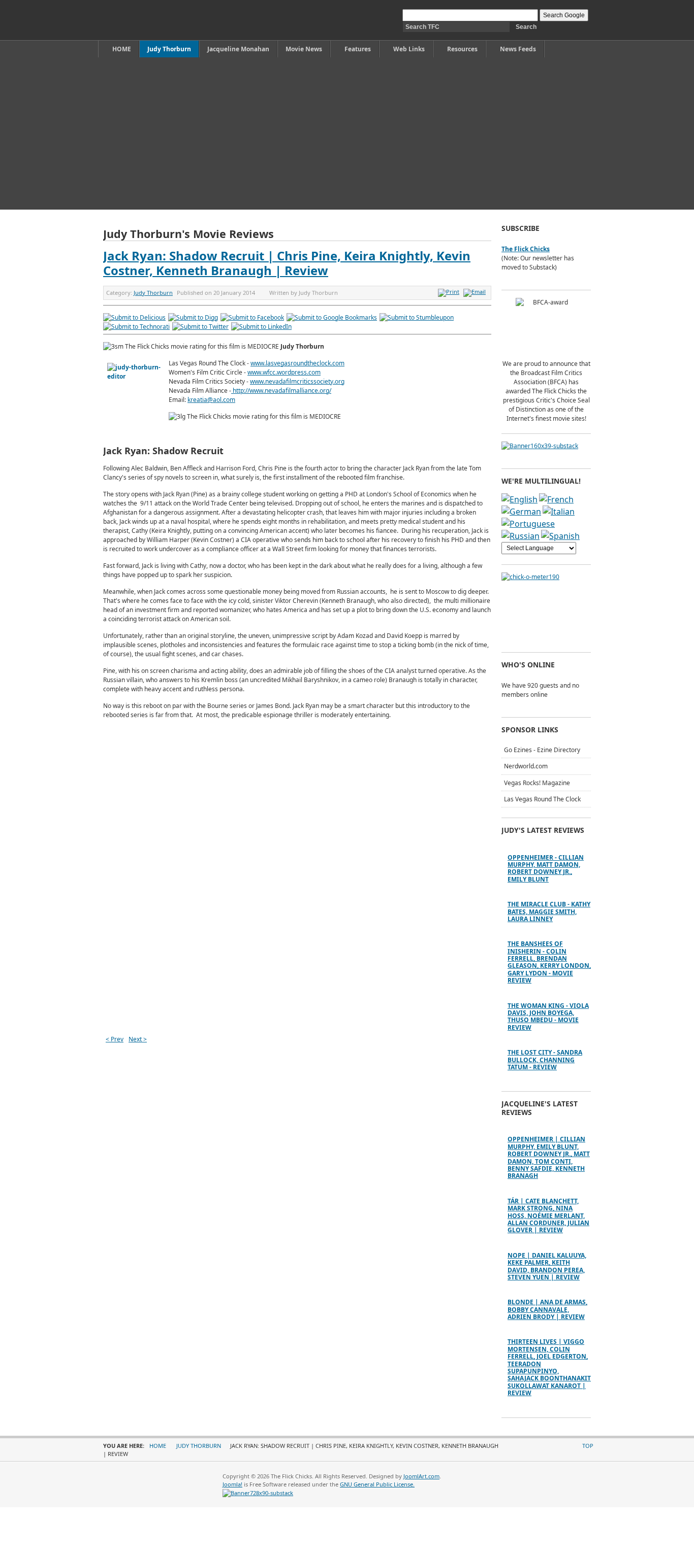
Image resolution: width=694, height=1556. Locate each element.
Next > (138, 1039)
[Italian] (559, 511)
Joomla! (232, 1484)
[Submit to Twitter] (200, 326)
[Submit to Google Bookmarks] (332, 317)
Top (587, 1445)
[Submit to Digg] (193, 317)
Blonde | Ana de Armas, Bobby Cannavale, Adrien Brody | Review (547, 1309)
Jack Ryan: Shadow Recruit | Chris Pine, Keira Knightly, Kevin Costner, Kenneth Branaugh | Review (286, 263)
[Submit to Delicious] (134, 317)
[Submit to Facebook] (252, 317)
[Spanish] (560, 536)
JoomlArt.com (421, 1476)
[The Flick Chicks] (150, 20)
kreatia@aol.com (211, 399)
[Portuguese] (528, 524)
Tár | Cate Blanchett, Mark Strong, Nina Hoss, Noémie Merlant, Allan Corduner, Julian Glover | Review (548, 1216)
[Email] (475, 291)
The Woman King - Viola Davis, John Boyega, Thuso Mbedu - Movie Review (548, 1016)
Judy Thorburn (153, 292)
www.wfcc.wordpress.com (284, 372)
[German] (521, 511)
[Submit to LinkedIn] (261, 326)
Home (157, 1445)
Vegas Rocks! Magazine (537, 783)
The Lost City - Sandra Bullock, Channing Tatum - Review (545, 1059)
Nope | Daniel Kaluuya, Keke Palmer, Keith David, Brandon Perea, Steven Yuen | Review (547, 1266)
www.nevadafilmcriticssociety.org (297, 381)
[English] (519, 499)
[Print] (450, 291)
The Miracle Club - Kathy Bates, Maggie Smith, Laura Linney (549, 911)
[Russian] (520, 536)
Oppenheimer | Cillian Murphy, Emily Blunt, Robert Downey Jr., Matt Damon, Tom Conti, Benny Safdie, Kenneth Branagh (549, 1157)
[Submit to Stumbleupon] (417, 317)
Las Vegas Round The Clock (542, 799)
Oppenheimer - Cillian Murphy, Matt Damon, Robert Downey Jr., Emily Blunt (546, 868)
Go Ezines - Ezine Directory (542, 750)
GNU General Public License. (377, 1484)
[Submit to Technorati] (136, 326)
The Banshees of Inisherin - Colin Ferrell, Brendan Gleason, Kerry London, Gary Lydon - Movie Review (549, 962)
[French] (556, 499)
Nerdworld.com (526, 766)
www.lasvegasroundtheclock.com (297, 363)
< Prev (114, 1039)
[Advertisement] (347, 133)
